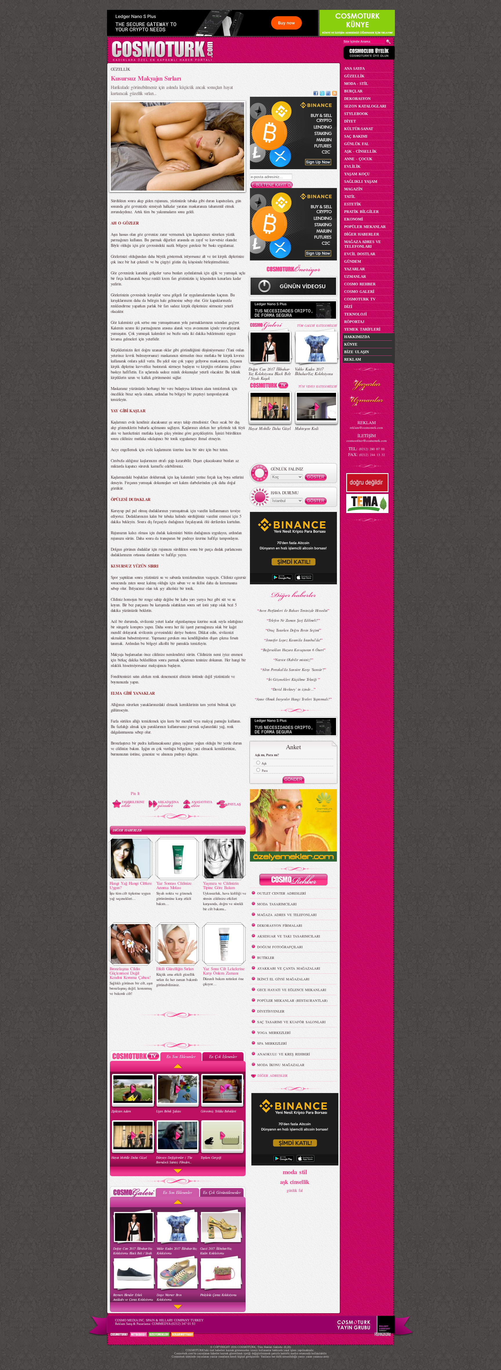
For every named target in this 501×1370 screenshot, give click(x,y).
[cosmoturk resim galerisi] (270, 324)
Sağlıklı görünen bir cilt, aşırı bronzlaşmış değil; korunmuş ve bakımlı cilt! (131, 988)
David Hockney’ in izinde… (293, 689)
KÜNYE (350, 344)
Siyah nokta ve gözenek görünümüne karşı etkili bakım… (174, 898)
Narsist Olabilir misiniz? (293, 659)
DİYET (350, 121)
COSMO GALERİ (359, 291)
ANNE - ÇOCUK (358, 159)
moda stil (295, 1171)
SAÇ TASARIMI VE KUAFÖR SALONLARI (291, 1021)
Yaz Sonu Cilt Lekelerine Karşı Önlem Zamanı (224, 971)
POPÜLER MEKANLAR (365, 227)
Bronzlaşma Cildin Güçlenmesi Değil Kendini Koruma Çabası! (130, 973)
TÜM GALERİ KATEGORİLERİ (317, 325)
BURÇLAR (353, 91)
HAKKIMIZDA (357, 337)
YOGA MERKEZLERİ (274, 1032)
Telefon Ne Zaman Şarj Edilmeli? (293, 620)
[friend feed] (328, 94)
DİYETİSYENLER (270, 1011)
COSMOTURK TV (359, 299)
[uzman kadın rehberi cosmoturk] (293, 880)
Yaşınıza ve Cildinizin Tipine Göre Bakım (221, 885)
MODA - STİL (356, 83)
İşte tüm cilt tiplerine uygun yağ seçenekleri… (130, 896)
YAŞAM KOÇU (357, 174)
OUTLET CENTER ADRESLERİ (281, 893)
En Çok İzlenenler (223, 1056)
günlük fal (294, 1190)
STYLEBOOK (356, 114)
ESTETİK (352, 204)
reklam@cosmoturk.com (366, 427)
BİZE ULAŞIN (356, 352)
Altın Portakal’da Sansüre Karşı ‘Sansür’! (293, 669)
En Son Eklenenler (180, 1056)
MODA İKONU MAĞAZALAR (280, 1064)
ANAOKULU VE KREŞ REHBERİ (283, 1054)
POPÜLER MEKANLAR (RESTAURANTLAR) (292, 1000)
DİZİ (348, 306)
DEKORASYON (357, 98)
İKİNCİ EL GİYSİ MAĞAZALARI (283, 979)
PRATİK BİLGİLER (361, 211)
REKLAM (352, 359)
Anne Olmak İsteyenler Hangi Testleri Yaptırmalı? (293, 699)
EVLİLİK (352, 166)
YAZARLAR (354, 269)
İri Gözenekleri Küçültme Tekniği (293, 679)
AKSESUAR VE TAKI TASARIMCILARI (288, 936)
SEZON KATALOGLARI (365, 106)
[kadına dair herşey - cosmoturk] (162, 60)
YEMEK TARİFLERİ (362, 329)
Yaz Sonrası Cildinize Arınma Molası (174, 885)
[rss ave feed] (334, 94)
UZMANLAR (355, 276)
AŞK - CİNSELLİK (360, 151)
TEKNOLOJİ (355, 314)
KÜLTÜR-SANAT (358, 129)
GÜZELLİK (120, 69)
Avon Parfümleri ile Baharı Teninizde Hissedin (293, 610)
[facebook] (315, 94)
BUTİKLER (265, 957)
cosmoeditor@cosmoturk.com (366, 440)
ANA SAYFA (354, 68)
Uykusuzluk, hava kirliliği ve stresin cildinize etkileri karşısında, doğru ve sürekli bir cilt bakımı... (224, 901)
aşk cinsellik (294, 1182)
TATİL (349, 196)
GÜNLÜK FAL (356, 144)
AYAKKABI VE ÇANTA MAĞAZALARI (288, 968)
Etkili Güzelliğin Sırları (175, 968)
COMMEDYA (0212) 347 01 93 (173, 1323)
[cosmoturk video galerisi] (270, 386)
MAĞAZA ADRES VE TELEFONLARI (287, 914)
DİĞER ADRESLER (272, 1075)
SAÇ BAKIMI (355, 136)
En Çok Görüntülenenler (222, 1192)
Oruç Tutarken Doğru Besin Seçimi (293, 630)
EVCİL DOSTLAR (359, 254)
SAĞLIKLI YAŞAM (360, 181)
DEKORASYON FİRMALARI (279, 925)
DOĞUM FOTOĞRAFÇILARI (280, 946)
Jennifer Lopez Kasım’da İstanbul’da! (293, 640)
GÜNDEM (352, 261)
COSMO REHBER (359, 284)
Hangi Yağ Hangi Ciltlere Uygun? (131, 885)
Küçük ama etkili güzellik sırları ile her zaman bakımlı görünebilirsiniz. (177, 979)
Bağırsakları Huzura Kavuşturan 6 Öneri (293, 649)
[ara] (388, 41)
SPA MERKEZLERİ (272, 1043)
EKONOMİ (353, 219)
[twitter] (322, 94)
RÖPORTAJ (354, 322)
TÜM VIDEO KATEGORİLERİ (317, 386)
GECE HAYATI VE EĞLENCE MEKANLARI (291, 989)
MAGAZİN (353, 189)
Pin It (135, 793)
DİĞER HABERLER (127, 830)
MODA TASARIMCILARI (277, 904)
